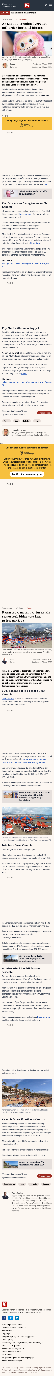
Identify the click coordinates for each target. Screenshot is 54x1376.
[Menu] (50, 5)
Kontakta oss (8, 1330)
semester (34, 1184)
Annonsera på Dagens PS (13, 1348)
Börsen (7, 421)
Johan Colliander (19, 430)
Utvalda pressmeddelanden (14, 1327)
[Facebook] (4, 1318)
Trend (36, 421)
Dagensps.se (7, 19)
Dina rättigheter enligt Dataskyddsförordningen (22, 1342)
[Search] (46, 5)
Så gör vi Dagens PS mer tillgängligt (18, 1358)
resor (22, 1184)
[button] (27, 821)
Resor (29, 608)
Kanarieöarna (43, 1017)
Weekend (19, 608)
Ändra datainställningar (12, 1361)
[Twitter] (10, 1318)
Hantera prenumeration (12, 1324)
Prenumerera (44, 413)
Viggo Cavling (17, 1193)
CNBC (46, 184)
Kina (16, 421)
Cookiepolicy (7, 1339)
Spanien (46, 1184)
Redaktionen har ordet (11, 1351)
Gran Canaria (8, 698)
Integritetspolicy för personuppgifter (18, 1336)
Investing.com (25, 214)
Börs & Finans (21, 19)
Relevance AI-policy (11, 1345)
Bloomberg (35, 243)
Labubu (26, 421)
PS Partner (7, 1354)
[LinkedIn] (17, 1318)
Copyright (6, 1333)
